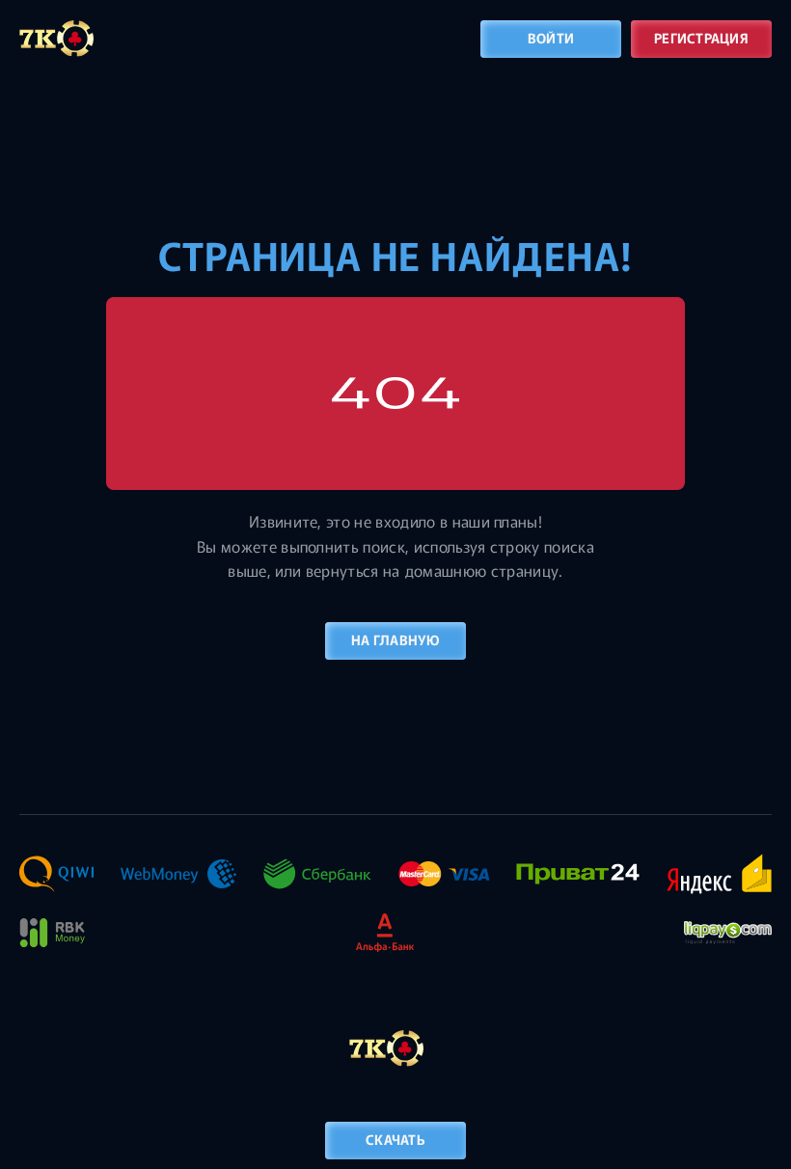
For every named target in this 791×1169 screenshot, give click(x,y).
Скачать (395, 1139)
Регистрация (701, 37)
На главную (395, 639)
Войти (551, 37)
